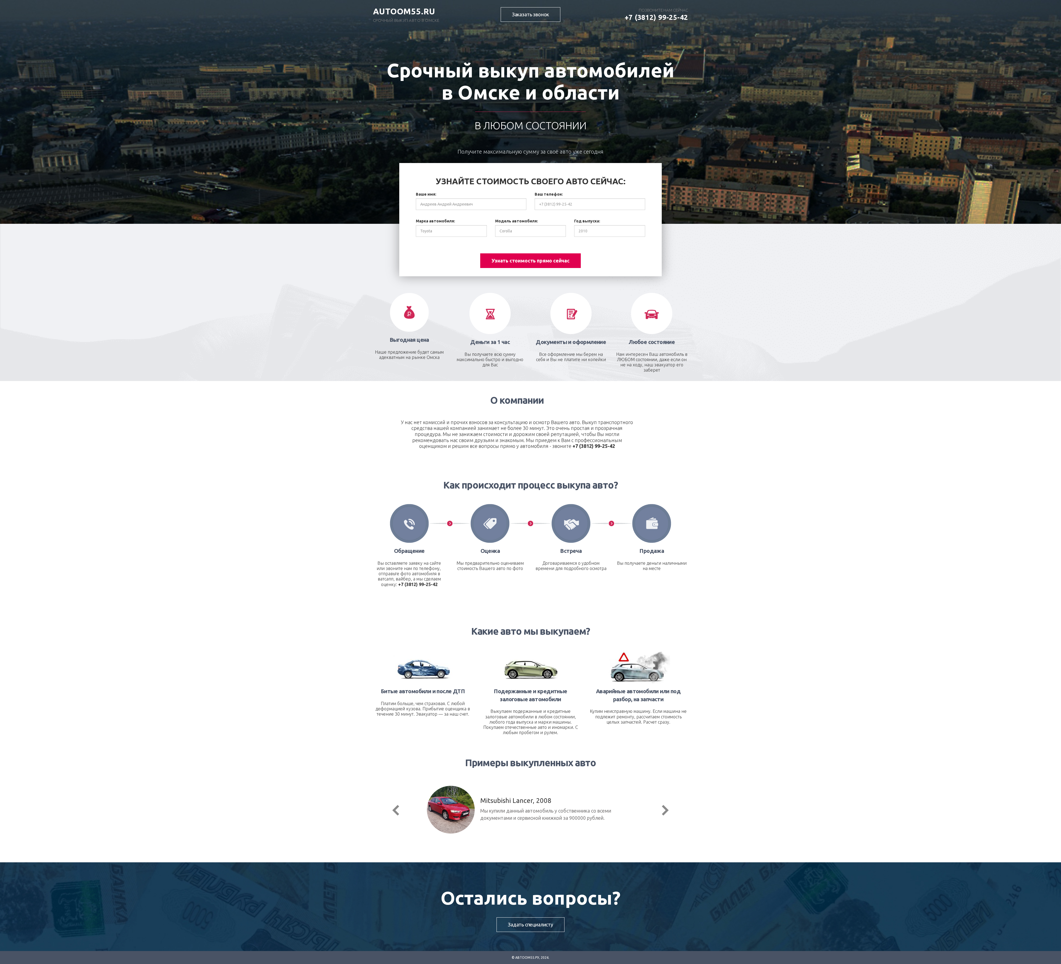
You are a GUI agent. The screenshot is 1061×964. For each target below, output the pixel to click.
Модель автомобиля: (516, 221)
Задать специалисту (530, 924)
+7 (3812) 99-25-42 (656, 17)
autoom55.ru (404, 11)
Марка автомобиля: (435, 221)
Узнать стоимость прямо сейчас (530, 260)
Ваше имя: (426, 194)
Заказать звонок (530, 14)
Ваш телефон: (549, 194)
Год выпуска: (587, 221)
